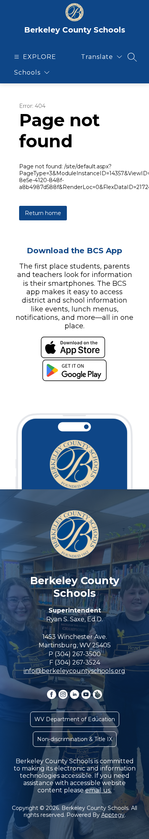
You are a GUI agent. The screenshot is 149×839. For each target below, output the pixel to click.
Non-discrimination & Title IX (74, 739)
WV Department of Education (74, 719)
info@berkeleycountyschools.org (74, 670)
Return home (43, 213)
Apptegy (113, 814)
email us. (98, 790)
